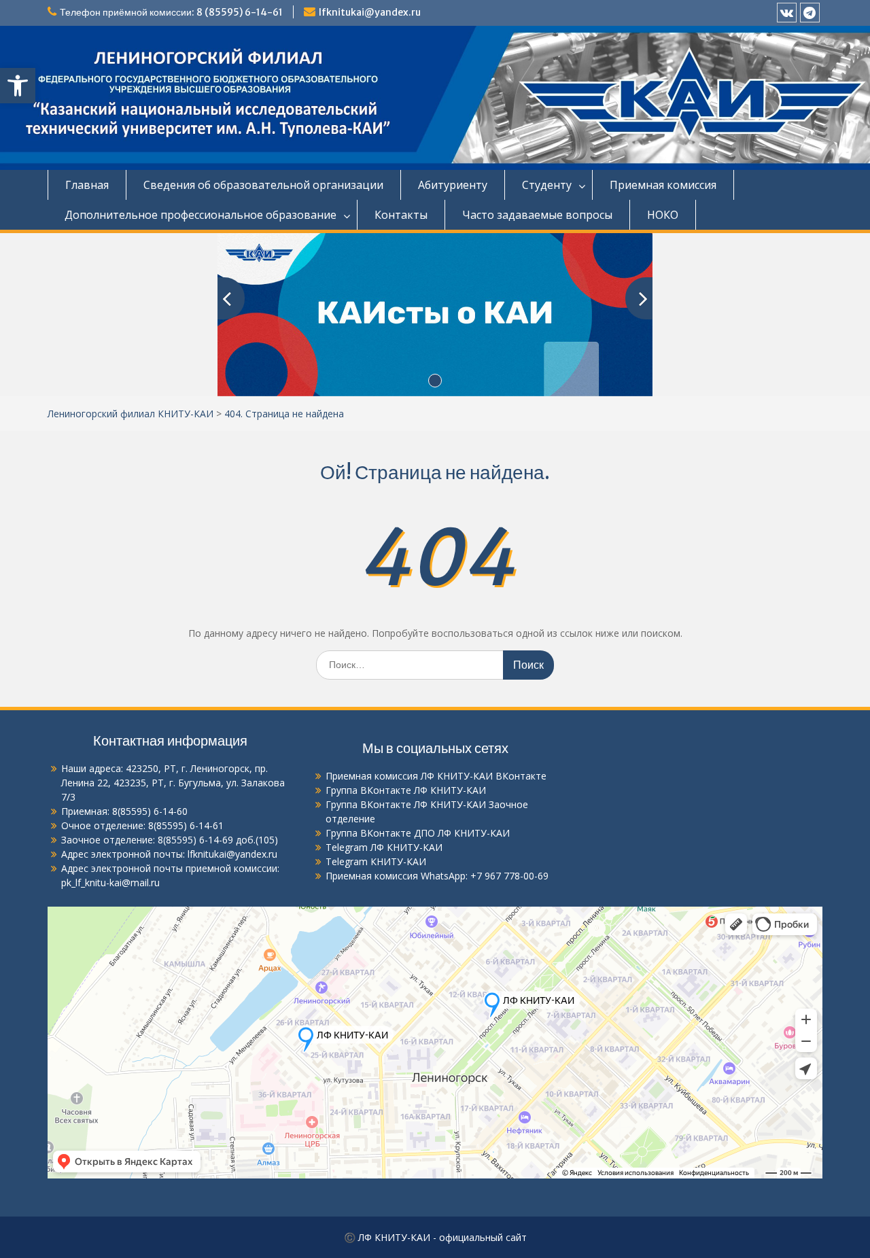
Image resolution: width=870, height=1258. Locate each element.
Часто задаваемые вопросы (537, 214)
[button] (17, 85)
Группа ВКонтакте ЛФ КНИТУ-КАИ (406, 790)
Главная (87, 184)
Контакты (401, 214)
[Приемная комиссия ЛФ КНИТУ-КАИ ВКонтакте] (787, 12)
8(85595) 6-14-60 (150, 811)
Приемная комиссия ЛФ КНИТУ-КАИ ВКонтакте (436, 775)
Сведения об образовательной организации (263, 184)
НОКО (662, 214)
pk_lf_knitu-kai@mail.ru (110, 882)
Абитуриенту (452, 184)
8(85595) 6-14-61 (186, 825)
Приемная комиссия (663, 184)
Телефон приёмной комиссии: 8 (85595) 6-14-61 (171, 12)
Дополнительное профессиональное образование (200, 214)
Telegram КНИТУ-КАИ (376, 861)
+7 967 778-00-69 (509, 875)
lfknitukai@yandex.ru (370, 12)
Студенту (547, 184)
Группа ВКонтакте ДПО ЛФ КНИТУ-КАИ (418, 832)
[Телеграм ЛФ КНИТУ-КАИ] (810, 12)
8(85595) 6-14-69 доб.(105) (218, 839)
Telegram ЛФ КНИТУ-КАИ (384, 847)
